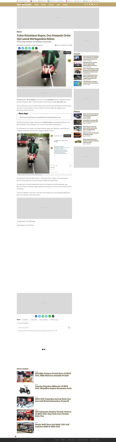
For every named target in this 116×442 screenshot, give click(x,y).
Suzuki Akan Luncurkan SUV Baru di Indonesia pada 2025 (90, 120)
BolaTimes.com (52, 1)
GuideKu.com (79, 1)
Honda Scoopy (47, 122)
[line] (26, 48)
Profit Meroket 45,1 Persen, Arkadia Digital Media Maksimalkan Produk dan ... (90, 64)
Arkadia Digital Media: (23, 1)
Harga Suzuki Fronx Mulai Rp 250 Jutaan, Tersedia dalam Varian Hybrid (91, 115)
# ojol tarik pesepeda (23, 323)
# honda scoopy (54, 319)
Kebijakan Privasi (95, 439)
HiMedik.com (87, 1)
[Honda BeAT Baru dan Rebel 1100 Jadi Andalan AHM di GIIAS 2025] (25, 427)
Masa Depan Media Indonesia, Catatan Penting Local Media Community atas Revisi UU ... (91, 57)
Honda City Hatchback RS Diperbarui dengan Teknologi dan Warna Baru (91, 140)
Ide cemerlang (31, 99)
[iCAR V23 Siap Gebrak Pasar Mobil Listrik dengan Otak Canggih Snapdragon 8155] (78, 77)
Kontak (56, 439)
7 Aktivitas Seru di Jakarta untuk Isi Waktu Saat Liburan (90, 82)
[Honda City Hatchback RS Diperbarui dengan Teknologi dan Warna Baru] (78, 141)
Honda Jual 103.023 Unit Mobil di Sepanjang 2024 (91, 133)
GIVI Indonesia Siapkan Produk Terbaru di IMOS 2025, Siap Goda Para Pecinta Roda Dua (53, 413)
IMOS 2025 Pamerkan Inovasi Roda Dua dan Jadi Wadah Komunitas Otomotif (53, 399)
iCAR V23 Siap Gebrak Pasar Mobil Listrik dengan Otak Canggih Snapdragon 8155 (90, 76)
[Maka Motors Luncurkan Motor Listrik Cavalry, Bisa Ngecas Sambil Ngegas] (78, 128)
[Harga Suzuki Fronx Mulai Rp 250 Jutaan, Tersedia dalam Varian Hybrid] (78, 116)
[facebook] (19, 48)
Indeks (65, 5)
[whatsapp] (33, 48)
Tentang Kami (71, 439)
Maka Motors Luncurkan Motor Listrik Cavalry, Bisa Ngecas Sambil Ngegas (90, 128)
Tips (58, 5)
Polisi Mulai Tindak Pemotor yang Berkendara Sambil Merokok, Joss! (40, 117)
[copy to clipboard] (36, 48)
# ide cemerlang (43, 319)
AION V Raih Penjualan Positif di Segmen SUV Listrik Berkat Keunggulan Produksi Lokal (91, 70)
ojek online (60, 102)
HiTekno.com (61, 1)
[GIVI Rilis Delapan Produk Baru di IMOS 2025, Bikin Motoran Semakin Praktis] (25, 376)
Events (51, 5)
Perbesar (68, 52)
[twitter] (22, 48)
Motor (44, 5)
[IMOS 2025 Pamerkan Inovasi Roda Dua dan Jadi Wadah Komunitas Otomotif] (25, 402)
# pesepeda (25, 319)
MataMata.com (43, 1)
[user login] (85, 5)
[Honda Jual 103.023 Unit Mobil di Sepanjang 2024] (78, 135)
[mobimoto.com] (24, 4)
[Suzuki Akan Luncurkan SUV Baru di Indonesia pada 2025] (78, 122)
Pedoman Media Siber (82, 439)
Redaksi (63, 439)
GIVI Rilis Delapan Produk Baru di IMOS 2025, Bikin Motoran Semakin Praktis (53, 374)
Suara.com (34, 1)
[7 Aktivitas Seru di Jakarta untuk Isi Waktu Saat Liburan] (78, 83)
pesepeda (50, 99)
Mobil (37, 5)
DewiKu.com (70, 1)
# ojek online (34, 319)
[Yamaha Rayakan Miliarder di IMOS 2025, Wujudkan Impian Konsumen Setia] (25, 389)
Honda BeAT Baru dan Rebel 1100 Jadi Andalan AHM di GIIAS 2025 (52, 425)
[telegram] (29, 48)
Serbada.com (96, 1)
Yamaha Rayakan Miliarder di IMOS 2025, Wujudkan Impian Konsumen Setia (53, 387)
